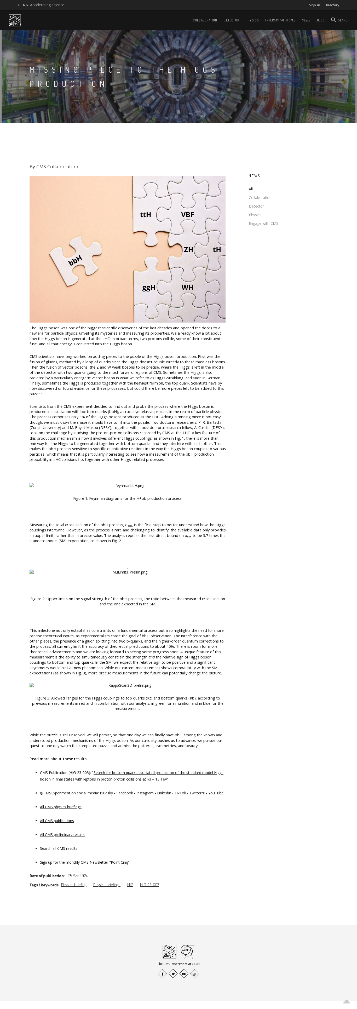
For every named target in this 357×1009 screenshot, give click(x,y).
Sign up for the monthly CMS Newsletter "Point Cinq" (85, 862)
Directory (332, 5)
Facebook (124, 792)
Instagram (145, 792)
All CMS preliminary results (62, 834)
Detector (231, 20)
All (251, 188)
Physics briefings (106, 884)
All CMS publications (57, 820)
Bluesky (106, 792)
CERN (41, 4)
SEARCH (344, 20)
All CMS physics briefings (61, 806)
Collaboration (205, 20)
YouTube (215, 792)
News (306, 20)
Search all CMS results (58, 848)
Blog (321, 20)
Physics (252, 20)
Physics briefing (74, 884)
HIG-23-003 (149, 884)
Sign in (314, 5)
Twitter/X (197, 792)
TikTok (180, 792)
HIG (130, 884)
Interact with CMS (280, 20)
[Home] (15, 20)
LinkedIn (164, 792)
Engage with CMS (263, 223)
